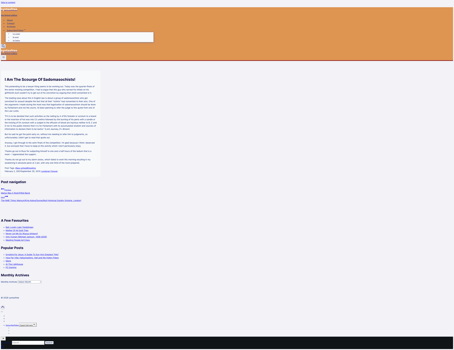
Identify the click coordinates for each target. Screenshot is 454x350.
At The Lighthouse (14, 264)
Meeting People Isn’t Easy (18, 240)
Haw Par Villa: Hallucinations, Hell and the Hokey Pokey (32, 258)
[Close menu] (2, 311)
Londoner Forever (49, 171)
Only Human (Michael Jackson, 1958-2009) (26, 237)
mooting (31, 168)
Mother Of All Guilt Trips (17, 230)
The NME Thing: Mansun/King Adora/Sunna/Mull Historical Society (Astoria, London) (41, 199)
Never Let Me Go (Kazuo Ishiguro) (22, 233)
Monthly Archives (9, 282)
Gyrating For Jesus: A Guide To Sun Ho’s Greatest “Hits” (32, 254)
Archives (11, 26)
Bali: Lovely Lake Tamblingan (19, 227)
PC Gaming (11, 267)
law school (21, 168)
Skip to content (8, 2)
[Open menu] (3, 57)
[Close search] (3, 339)
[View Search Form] (3, 46)
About (10, 20)
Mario (8, 261)
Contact (11, 23)
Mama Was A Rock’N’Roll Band (15, 191)
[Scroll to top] (2, 307)
